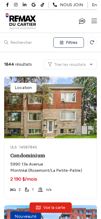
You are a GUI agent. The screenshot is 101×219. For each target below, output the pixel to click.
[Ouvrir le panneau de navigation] (94, 21)
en (94, 4)
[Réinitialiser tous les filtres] (92, 42)
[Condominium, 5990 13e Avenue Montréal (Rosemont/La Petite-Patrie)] (51, 107)
